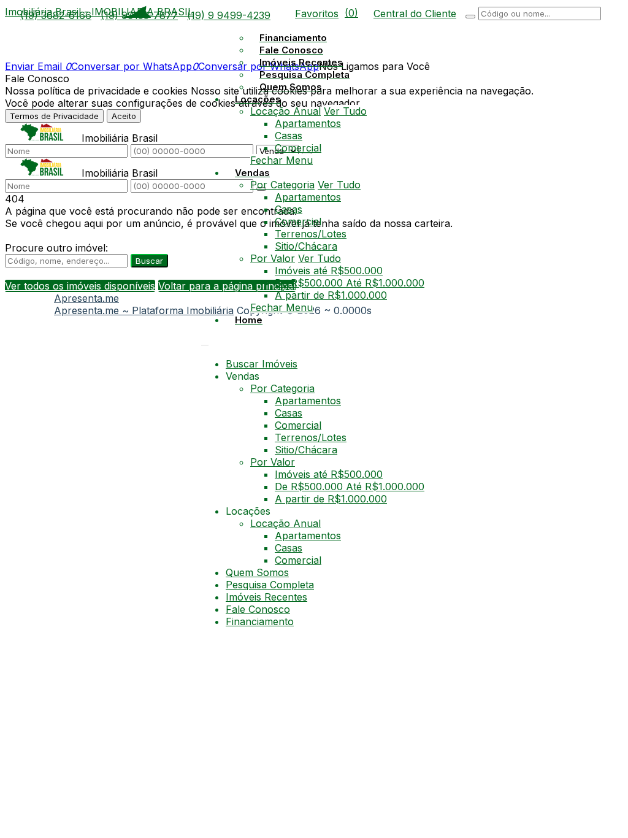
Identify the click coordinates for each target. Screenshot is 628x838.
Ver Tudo (345, 111)
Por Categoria (282, 185)
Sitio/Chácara (306, 246)
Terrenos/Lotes (311, 234)
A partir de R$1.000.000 (331, 295)
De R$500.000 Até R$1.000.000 (349, 283)
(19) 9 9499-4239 (228, 15)
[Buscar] (470, 16)
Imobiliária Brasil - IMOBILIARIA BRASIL (99, 12)
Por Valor (272, 258)
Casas (288, 135)
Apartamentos (308, 123)
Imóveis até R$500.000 (329, 270)
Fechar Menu (281, 160)
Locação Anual (285, 111)
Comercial (298, 148)
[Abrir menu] (205, 342)
